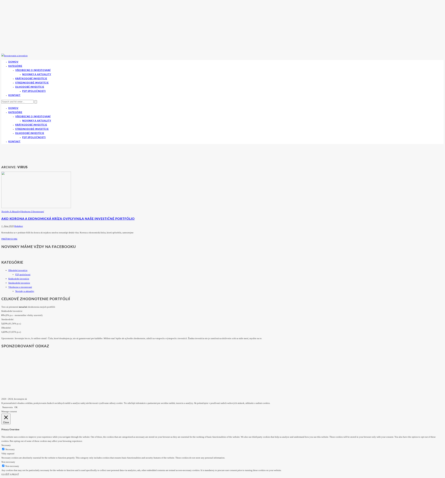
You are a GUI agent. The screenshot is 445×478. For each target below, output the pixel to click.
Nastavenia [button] (7, 407)
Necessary (10, 449)
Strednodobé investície (32, 83)
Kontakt (14, 95)
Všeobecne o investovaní (33, 70)
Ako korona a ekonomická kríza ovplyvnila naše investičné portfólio (68, 218)
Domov (13, 62)
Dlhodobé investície (29, 87)
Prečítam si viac (9, 239)
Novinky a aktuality (36, 74)
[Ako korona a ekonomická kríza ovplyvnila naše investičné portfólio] (36, 207)
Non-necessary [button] (8, 462)
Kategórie (15, 66)
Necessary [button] (6, 445)
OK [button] (16, 407)
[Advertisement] (64, 154)
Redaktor (18, 226)
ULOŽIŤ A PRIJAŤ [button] (10, 474)
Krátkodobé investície (31, 79)
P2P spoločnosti (34, 91)
